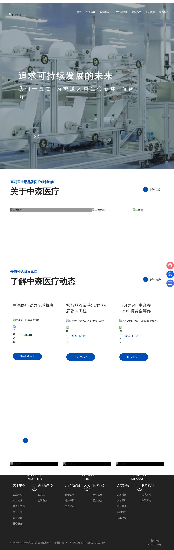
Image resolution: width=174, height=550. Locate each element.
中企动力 (89, 542)
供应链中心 (34, 474)
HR (87, 479)
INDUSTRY (34, 479)
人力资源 (87, 474)
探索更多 (155, 279)
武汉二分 (100, 542)
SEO (68, 542)
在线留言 (139, 474)
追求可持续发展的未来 (66, 76)
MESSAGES (139, 479)
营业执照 (59, 542)
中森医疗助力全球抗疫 (33, 305)
